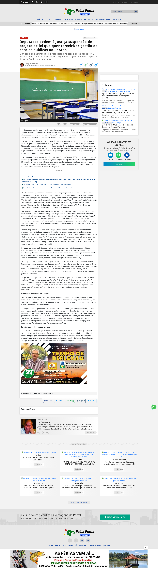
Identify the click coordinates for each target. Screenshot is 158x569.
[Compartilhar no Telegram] (91, 65)
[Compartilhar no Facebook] (76, 65)
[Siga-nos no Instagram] (76, 540)
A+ (65, 125)
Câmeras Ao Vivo (103, 19)
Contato (117, 19)
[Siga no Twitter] (46, 2)
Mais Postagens (78, 502)
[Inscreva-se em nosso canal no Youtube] (88, 540)
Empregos (58, 19)
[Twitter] (47, 432)
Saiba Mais (90, 432)
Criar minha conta (115, 517)
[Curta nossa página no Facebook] (70, 540)
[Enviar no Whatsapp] (86, 65)
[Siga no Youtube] (41, 2)
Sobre (57, 545)
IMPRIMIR (75, 125)
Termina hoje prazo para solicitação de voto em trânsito (75, 24)
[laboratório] (79, 29)
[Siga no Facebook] (32, 2)
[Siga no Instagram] (36, 2)
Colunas (48, 19)
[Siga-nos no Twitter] (82, 540)
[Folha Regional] (79, 11)
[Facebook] (43, 432)
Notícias (69, 19)
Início (40, 19)
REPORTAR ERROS (91, 125)
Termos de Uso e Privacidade (89, 545)
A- (59, 125)
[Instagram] (38, 432)
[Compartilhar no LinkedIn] (96, 65)
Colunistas (89, 19)
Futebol (78, 19)
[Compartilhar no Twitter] (81, 65)
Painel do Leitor (69, 545)
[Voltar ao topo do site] (155, 341)
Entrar (25, 2)
